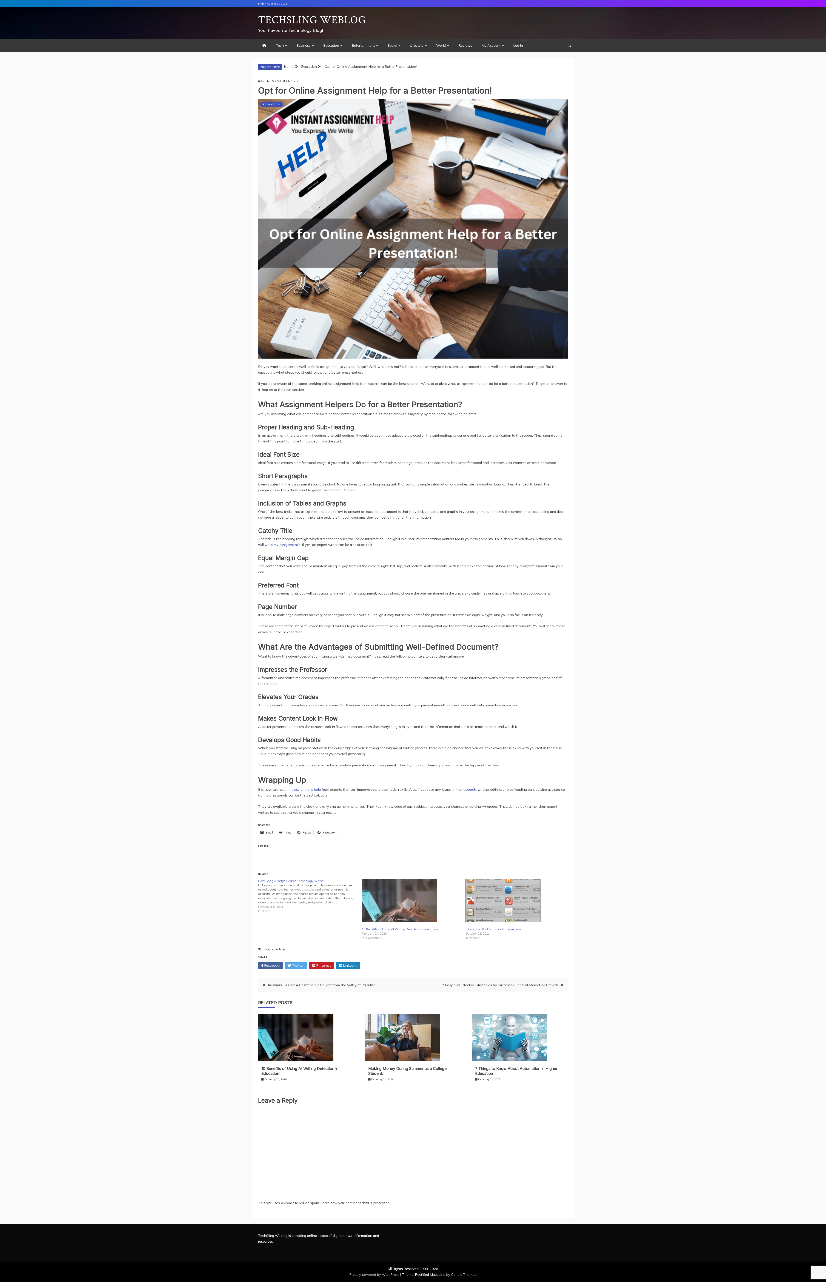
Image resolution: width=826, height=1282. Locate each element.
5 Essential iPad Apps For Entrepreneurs (493, 929)
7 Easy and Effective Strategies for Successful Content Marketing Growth (500, 985)
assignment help (274, 949)
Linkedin (349, 965)
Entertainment (363, 45)
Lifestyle (417, 45)
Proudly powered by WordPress (374, 1274)
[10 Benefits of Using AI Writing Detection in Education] (411, 900)
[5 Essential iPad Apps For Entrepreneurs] (515, 900)
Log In (518, 45)
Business (303, 45)
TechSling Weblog (312, 20)
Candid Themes (463, 1274)
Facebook (271, 965)
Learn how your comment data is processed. (355, 1203)
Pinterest (323, 965)
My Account (491, 45)
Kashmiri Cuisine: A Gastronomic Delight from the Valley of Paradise (321, 985)
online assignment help (303, 789)
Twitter (297, 965)
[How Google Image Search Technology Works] (310, 896)
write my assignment (281, 544)
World (441, 45)
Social (392, 45)
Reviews (465, 45)
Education (331, 45)
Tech (280, 45)
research (469, 789)
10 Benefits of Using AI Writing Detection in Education (400, 929)
